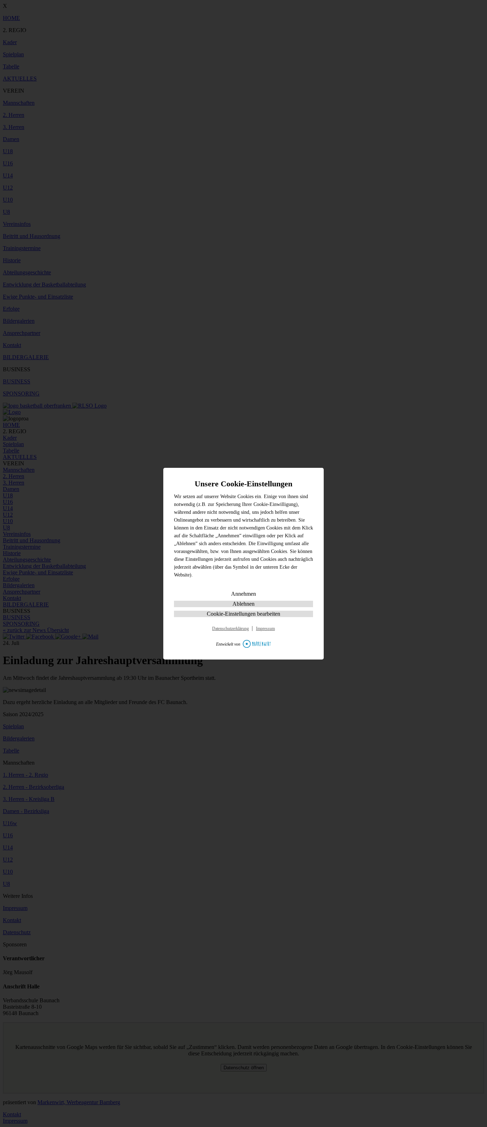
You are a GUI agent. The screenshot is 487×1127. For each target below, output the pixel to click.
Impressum (265, 628)
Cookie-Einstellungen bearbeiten (243, 614)
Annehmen (243, 594)
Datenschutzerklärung (230, 628)
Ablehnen (243, 604)
